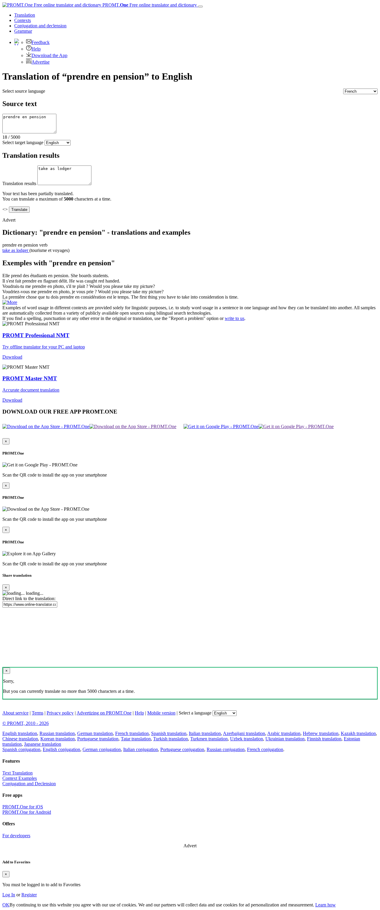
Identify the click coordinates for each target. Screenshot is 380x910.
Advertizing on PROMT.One (104, 712)
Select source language (23, 91)
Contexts (22, 20)
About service (15, 712)
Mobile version (161, 712)
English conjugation (61, 749)
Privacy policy (60, 712)
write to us (234, 318)
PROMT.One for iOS (22, 806)
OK (6, 904)
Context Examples (19, 778)
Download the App (49, 55)
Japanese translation (42, 744)
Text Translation (17, 772)
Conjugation (40, 25)
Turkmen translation (209, 738)
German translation (95, 733)
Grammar (23, 31)
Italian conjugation (140, 749)
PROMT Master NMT (29, 378)
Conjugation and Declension (29, 783)
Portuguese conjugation (182, 749)
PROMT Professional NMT (35, 335)
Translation (24, 15)
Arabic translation (283, 733)
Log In (8, 894)
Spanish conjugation (21, 749)
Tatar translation (136, 738)
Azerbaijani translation (244, 733)
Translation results (19, 183)
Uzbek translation (246, 738)
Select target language (22, 142)
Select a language (195, 712)
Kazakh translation (358, 733)
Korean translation (57, 738)
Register (29, 894)
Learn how (325, 904)
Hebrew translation (320, 733)
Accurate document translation (30, 389)
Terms (37, 712)
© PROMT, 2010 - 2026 (25, 723)
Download (12, 356)
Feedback (40, 42)
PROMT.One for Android (26, 812)
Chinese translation (20, 738)
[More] (9, 302)
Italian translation (205, 733)
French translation (132, 733)
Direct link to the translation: (29, 598)
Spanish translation (168, 733)
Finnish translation (324, 738)
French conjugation (265, 749)
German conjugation (102, 749)
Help (36, 48)
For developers (16, 835)
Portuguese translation (97, 738)
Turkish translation (170, 738)
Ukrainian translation (285, 738)
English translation (19, 733)
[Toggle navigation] (200, 6)
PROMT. (149, 4)
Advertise (40, 61)
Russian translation (57, 733)
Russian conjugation (226, 749)
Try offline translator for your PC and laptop (43, 346)
